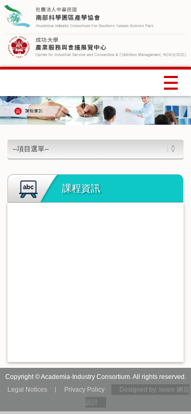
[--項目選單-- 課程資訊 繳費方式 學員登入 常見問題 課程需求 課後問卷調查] (95, 148)
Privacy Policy (84, 389)
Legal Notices (27, 389)
